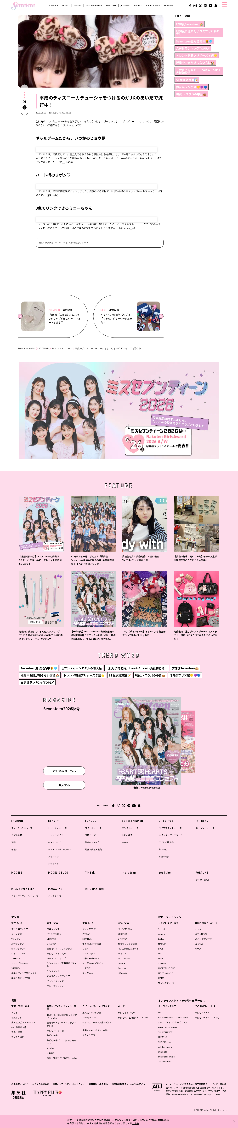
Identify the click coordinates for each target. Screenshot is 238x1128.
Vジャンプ (16, 938)
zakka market (164, 1061)
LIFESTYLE (111, 5)
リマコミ (86, 968)
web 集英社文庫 (18, 1027)
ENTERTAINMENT (94, 5)
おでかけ (163, 849)
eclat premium (165, 1046)
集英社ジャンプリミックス (23, 973)
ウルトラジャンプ (55, 985)
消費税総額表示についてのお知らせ (128, 1084)
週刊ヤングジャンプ (56, 958)
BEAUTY (66, 5)
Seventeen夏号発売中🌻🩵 (194, 41)
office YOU (123, 973)
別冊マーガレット (90, 958)
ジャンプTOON (18, 953)
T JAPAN (162, 963)
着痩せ (14, 849)
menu (224, 8)
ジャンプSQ (17, 933)
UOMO (161, 978)
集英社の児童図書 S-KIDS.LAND (133, 1017)
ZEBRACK (15, 958)
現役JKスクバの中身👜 (191, 94)
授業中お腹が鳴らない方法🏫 (195, 62)
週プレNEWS (201, 933)
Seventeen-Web (26, 348)
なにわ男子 (127, 835)
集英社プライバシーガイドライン (69, 1084)
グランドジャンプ (55, 980)
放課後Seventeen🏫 (189, 24)
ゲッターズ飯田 (203, 879)
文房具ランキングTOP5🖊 (193, 48)
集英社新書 (52, 1035)
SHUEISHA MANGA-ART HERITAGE (174, 1017)
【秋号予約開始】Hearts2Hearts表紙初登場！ (198, 71)
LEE (160, 953)
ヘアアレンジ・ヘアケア (59, 849)
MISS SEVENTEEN (23, 889)
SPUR (161, 948)
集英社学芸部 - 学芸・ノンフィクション (61, 1024)
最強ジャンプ (17, 943)
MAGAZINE (55, 889)
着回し (14, 842)
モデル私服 (16, 835)
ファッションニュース (21, 828)
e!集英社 (51, 1053)
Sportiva (199, 943)
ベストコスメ (54, 842)
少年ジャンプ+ (18, 948)
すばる (14, 1012)
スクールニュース (93, 828)
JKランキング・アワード (170, 835)
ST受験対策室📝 (187, 80)
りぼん (85, 948)
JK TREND (125, 5)
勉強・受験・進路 (93, 849)
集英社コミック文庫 (20, 978)
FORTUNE (168, 5)
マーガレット (88, 953)
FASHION (53, 5)
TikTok (90, 873)
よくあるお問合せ (40, 1084)
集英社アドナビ (202, 1012)
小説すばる (16, 1017)
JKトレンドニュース (62, 348)
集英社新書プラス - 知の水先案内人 (61, 1042)
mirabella (162, 1051)
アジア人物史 (17, 1037)
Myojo (198, 929)
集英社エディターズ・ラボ (207, 1017)
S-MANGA (15, 968)
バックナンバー (55, 896)
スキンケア (53, 856)
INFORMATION (94, 889)
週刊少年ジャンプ (19, 929)
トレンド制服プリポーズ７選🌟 (196, 55)
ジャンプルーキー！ (20, 963)
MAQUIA (162, 943)
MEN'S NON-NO (165, 973)
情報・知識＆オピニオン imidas (62, 1057)
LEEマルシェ (164, 1037)
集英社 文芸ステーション (23, 1022)
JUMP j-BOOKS (89, 1017)
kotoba (50, 1048)
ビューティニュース (57, 828)
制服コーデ (90, 835)
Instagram (129, 873)
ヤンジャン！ (53, 971)
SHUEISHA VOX (165, 1032)
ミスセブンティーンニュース (24, 896)
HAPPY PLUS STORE (167, 1027)
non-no (161, 933)
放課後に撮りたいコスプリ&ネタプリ (197, 32)
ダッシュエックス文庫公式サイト (97, 1024)
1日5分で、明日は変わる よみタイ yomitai (62, 1016)
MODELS (138, 5)
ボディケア (53, 863)
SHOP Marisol (164, 1042)
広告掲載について (19, 1084)
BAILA (161, 938)
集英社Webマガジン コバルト (96, 1030)
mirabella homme (166, 1056)
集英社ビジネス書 (55, 1030)
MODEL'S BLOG (153, 5)
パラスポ (199, 948)
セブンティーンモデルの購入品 (81, 668)
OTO (160, 1012)
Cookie (121, 963)
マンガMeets (88, 973)
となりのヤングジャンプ (58, 976)
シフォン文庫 (88, 1035)
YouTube (165, 873)
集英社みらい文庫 (126, 1012)
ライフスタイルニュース (170, 828)
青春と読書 (16, 1032)
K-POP (125, 842)
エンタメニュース (130, 828)
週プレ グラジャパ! (204, 938)
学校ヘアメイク (92, 842)
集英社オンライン (166, 982)
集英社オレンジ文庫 (91, 1012)
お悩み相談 (164, 856)
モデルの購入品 (166, 842)
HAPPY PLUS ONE (166, 968)
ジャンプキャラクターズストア (172, 1022)
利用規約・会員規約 (98, 1084)
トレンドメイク (55, 835)
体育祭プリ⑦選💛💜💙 (191, 87)
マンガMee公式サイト (92, 963)
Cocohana (123, 968)
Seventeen (163, 929)
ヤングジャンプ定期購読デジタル (61, 965)
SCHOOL (77, 5)
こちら (135, 1123)
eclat (160, 958)
